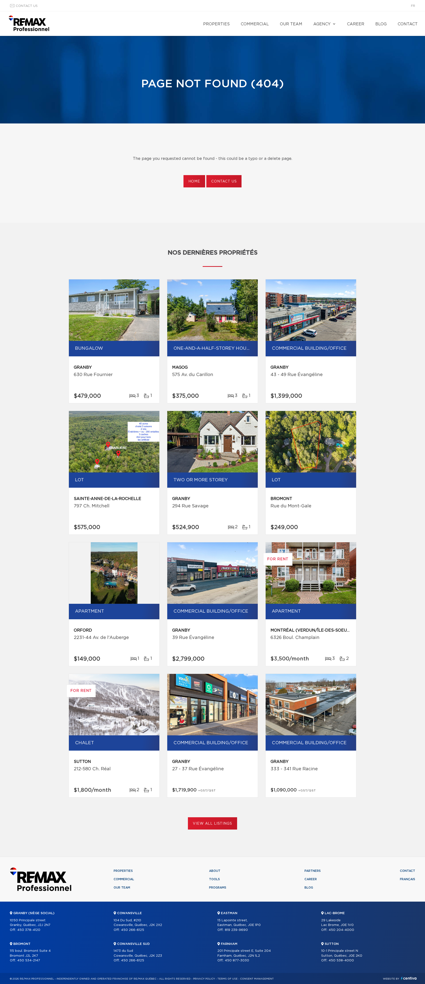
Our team (291, 24)
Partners (312, 870)
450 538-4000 (341, 960)
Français (407, 879)
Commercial (255, 24)
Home (194, 181)
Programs (217, 887)
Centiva (409, 978)
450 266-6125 (132, 930)
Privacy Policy (204, 979)
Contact (408, 24)
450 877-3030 (237, 960)
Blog (381, 24)
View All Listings (212, 823)
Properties (216, 24)
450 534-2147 (28, 960)
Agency (322, 24)
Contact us (27, 6)
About (214, 870)
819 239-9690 (236, 930)
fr (413, 6)
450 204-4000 (341, 930)
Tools (214, 879)
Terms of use (227, 979)
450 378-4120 (28, 930)
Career (355, 24)
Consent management (257, 979)
